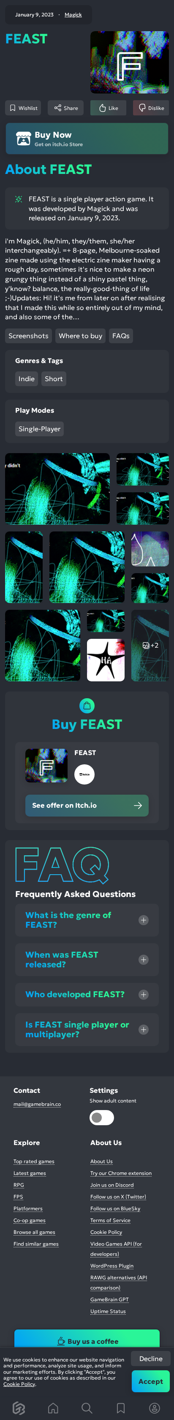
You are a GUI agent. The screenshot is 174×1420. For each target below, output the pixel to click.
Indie (27, 378)
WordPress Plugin (111, 1266)
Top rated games (34, 1161)
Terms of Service (110, 1220)
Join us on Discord (112, 1185)
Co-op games (30, 1220)
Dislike (156, 108)
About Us (101, 1161)
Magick (73, 15)
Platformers (28, 1208)
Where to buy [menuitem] (80, 335)
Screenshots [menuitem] (28, 335)
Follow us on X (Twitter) (118, 1196)
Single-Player (39, 428)
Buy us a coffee (93, 1341)
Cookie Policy (19, 1384)
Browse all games (34, 1232)
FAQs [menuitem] (121, 335)
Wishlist (28, 108)
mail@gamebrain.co (37, 1104)
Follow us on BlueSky (115, 1208)
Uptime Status (108, 1311)
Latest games (30, 1173)
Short (54, 378)
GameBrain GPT (109, 1299)
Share (71, 108)
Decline (151, 1358)
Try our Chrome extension (121, 1173)
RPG (19, 1185)
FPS (18, 1196)
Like (113, 108)
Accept (151, 1381)
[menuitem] (19, 1408)
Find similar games (36, 1244)
